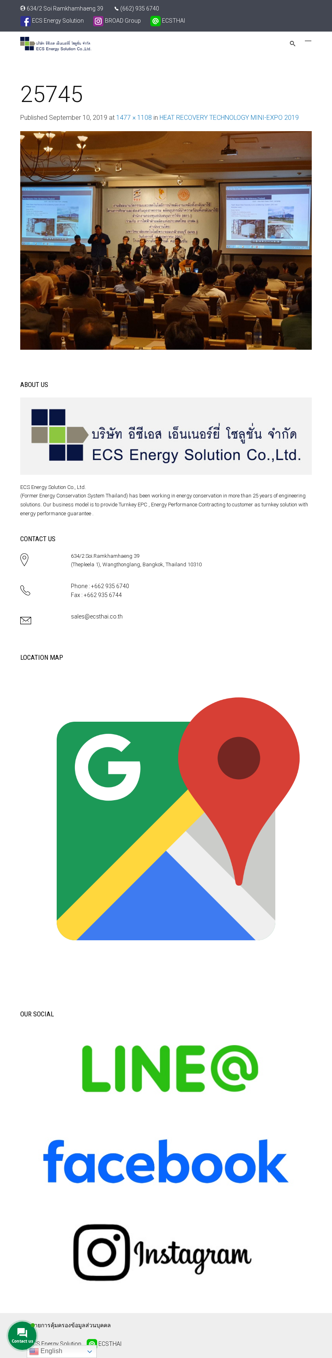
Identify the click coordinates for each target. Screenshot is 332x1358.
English (50, 1350)
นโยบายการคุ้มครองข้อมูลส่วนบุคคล (65, 1325)
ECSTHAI (173, 20)
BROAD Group (122, 20)
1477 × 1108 (134, 117)
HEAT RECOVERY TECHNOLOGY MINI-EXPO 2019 (229, 117)
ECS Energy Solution (57, 20)
